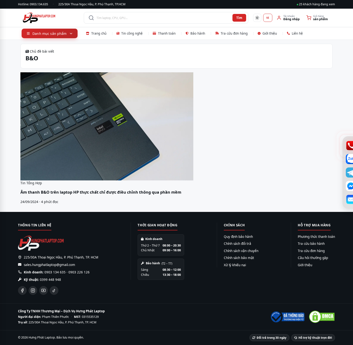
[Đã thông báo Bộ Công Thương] (287, 317)
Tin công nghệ (132, 33)
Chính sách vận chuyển (241, 251)
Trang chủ (98, 33)
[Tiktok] (54, 290)
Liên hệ (297, 33)
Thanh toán (167, 33)
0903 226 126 (79, 272)
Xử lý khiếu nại (235, 265)
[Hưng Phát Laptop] (51, 17)
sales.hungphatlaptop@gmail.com (49, 265)
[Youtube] (43, 290)
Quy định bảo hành (238, 236)
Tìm (239, 18)
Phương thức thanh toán (316, 236)
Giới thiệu (269, 33)
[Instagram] (33, 290)
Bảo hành (197, 33)
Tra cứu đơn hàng (234, 33)
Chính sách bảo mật (239, 258)
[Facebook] (22, 290)
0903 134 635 (55, 272)
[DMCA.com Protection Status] (322, 316)
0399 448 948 (50, 279)
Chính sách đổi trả (237, 243)
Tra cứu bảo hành (311, 243)
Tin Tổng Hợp (31, 183)
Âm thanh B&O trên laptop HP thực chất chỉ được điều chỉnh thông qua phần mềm (100, 192)
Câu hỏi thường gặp (313, 258)
